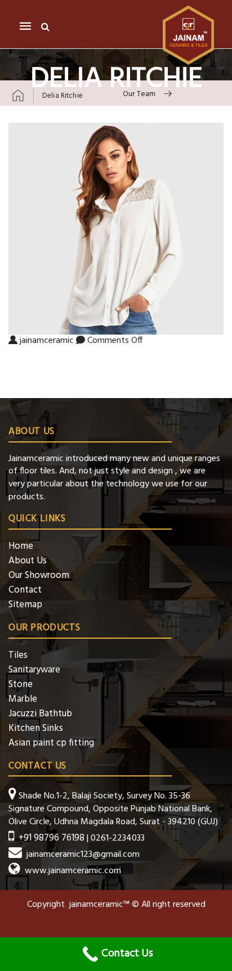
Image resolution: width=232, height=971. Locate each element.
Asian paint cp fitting (51, 743)
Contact (25, 590)
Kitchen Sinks (35, 728)
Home (20, 546)
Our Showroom (38, 575)
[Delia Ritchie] (116, 229)
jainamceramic (47, 340)
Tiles (18, 655)
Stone (20, 684)
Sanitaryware (34, 670)
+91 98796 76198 (51, 838)
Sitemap (25, 604)
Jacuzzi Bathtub (40, 713)
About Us (27, 560)
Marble (22, 699)
